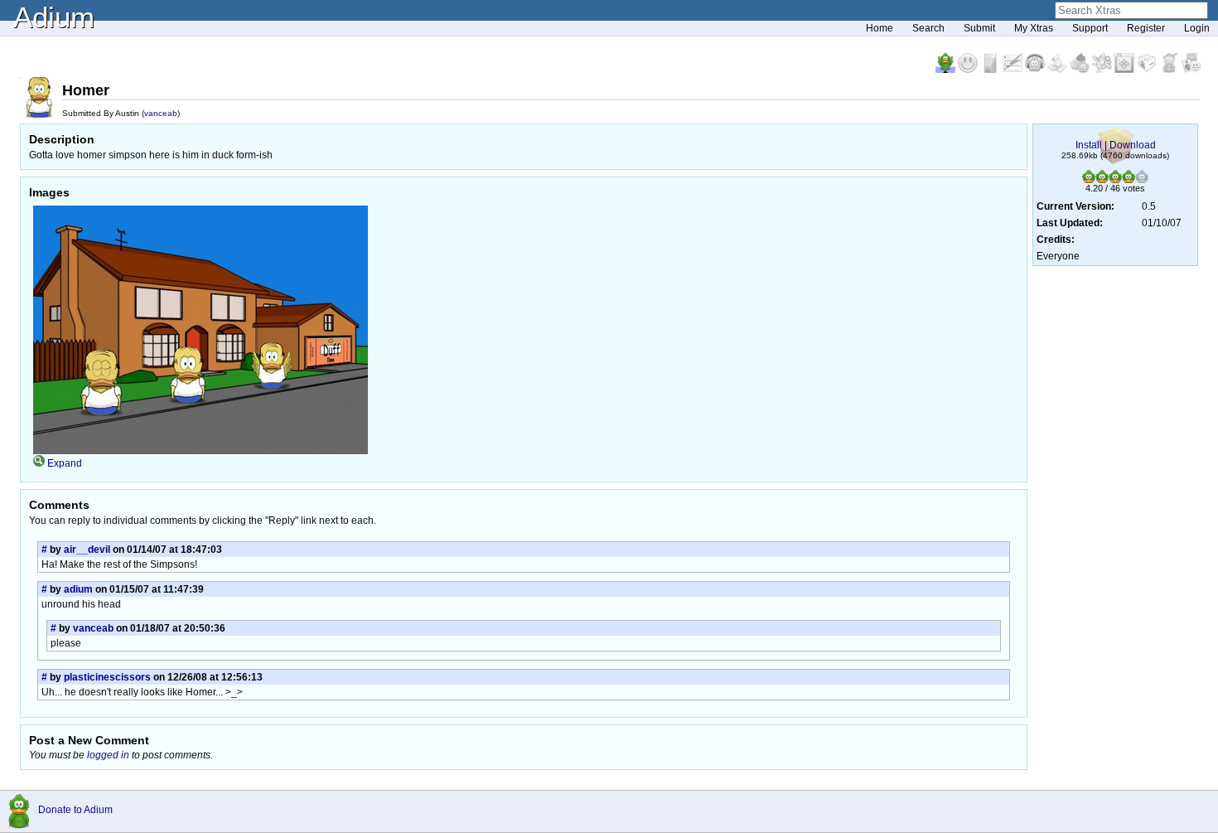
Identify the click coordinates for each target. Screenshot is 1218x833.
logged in (108, 755)
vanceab (160, 113)
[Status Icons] (1081, 69)
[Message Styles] (1014, 69)
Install (1088, 145)
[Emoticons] (969, 69)
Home (879, 28)
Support (1090, 28)
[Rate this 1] (1088, 180)
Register (1146, 28)
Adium (53, 17)
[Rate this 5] (1141, 180)
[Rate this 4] (1128, 180)
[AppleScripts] (1058, 69)
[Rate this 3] (1115, 180)
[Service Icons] (1103, 69)
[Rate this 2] (1102, 180)
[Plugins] (1148, 69)
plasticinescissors (107, 677)
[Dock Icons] (946, 69)
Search (928, 28)
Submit (979, 28)
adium (78, 589)
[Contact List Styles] (991, 69)
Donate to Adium (75, 810)
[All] (1191, 69)
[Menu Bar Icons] (1125, 69)
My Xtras (1033, 28)
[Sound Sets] (1036, 69)
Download (1132, 145)
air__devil (87, 549)
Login (1197, 28)
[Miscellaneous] (1170, 69)
